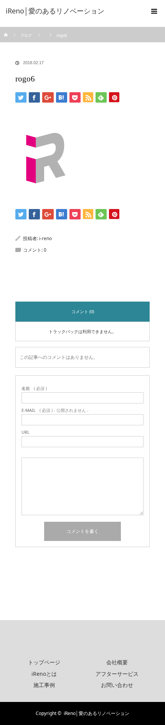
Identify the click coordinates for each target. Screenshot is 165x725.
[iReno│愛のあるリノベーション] (71, 11)
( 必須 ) (34, 388)
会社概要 (117, 662)
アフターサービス (117, 673)
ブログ (26, 35)
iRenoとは (44, 673)
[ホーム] (6, 30)
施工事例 (44, 685)
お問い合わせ (117, 685)
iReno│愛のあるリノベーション (96, 713)
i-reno (45, 238)
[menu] (154, 11)
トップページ (44, 662)
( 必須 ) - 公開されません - (55, 410)
